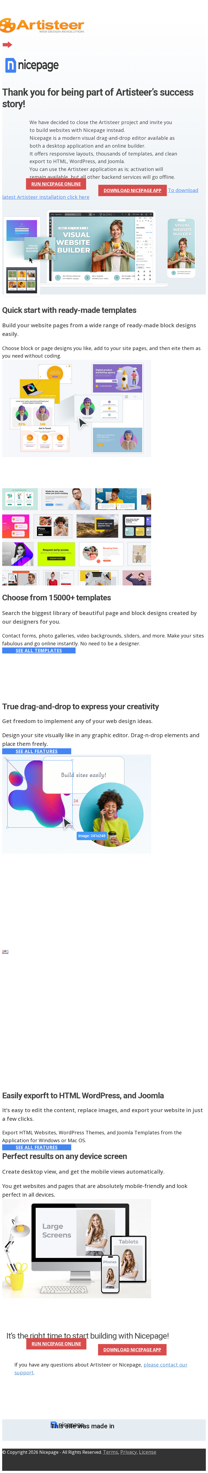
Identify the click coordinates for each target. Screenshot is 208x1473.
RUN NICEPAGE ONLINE (56, 184)
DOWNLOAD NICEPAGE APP (132, 190)
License (147, 1452)
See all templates (39, 650)
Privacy (128, 1452)
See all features (37, 751)
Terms (110, 1452)
